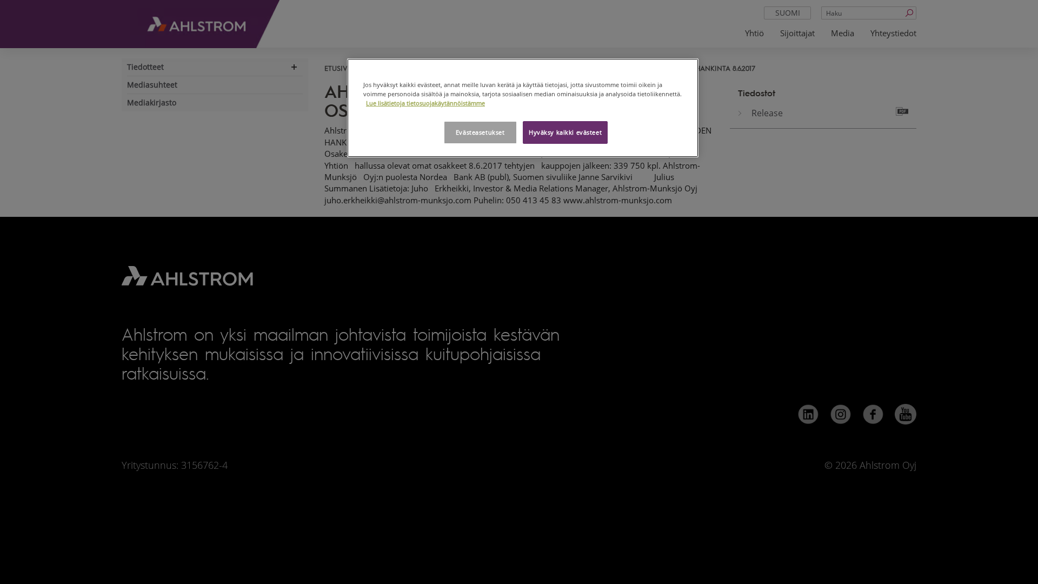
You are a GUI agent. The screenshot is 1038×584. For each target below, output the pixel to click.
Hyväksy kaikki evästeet (565, 132)
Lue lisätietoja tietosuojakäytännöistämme (425, 103)
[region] (522, 107)
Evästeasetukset (480, 132)
